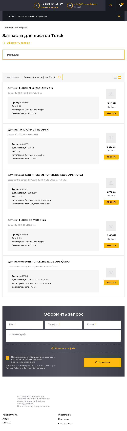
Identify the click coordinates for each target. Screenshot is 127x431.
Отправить (102, 362)
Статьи (6, 422)
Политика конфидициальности (33, 406)
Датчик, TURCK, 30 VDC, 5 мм (27, 220)
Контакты (63, 419)
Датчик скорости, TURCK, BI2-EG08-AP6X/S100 (39, 261)
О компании (64, 414)
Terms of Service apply (34, 368)
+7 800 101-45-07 (52, 3)
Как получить (10, 414)
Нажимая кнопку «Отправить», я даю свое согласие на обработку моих (33, 359)
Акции (5, 418)
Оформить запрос (18, 42)
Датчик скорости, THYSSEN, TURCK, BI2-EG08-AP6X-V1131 (45, 174)
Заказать (111, 113)
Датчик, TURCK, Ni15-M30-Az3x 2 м (30, 88)
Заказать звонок (49, 7)
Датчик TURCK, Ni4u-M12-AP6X (28, 129)
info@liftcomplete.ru (85, 4)
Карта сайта (65, 423)
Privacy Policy (12, 368)
